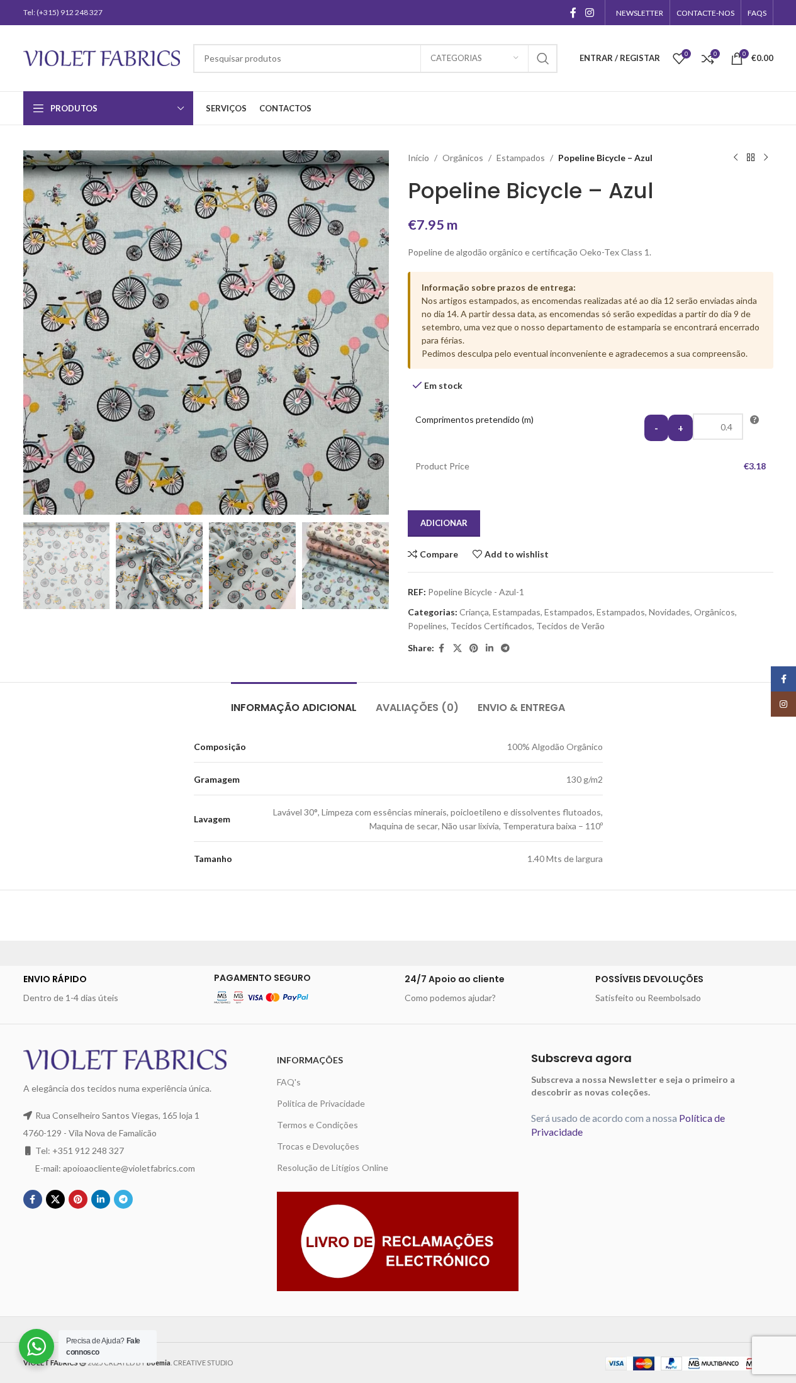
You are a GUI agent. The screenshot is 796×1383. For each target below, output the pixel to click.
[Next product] (765, 157)
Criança (474, 612)
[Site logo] (102, 57)
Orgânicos (462, 157)
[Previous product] (735, 157)
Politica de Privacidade (321, 1103)
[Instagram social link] (589, 12)
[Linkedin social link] (489, 648)
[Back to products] (750, 157)
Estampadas (517, 612)
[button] (39, 565)
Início (418, 157)
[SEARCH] (543, 58)
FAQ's (289, 1082)
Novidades (669, 612)
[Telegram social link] (505, 648)
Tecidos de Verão (570, 625)
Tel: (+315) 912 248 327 (63, 12)
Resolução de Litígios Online (332, 1167)
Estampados (520, 157)
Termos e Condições (317, 1124)
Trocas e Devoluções (318, 1146)
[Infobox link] (112, 988)
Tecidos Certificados (491, 625)
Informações (310, 1060)
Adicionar (444, 523)
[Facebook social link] (573, 12)
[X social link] (457, 648)
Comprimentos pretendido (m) (474, 419)
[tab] (294, 701)
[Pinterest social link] (474, 648)
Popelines (427, 625)
